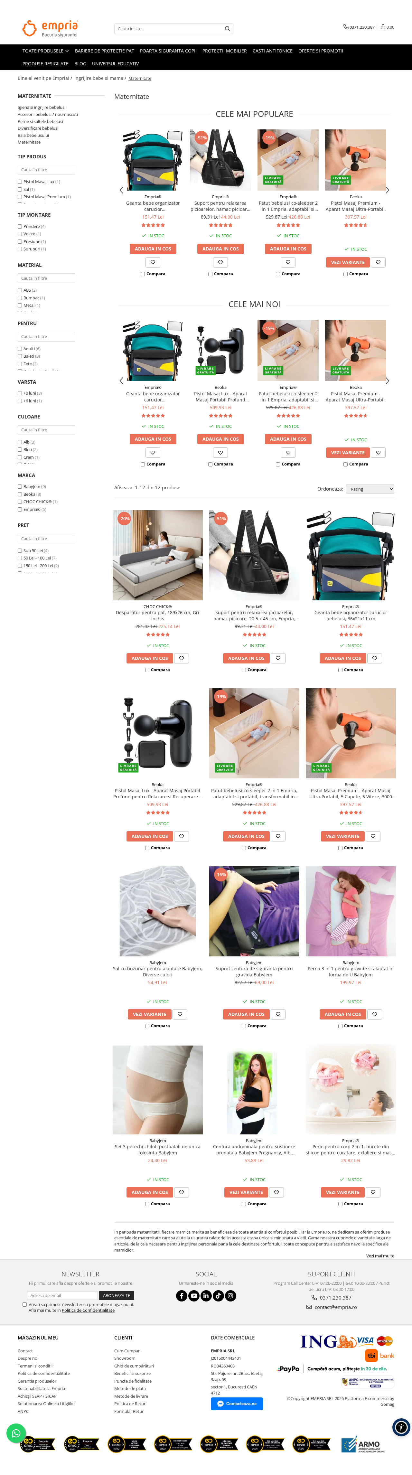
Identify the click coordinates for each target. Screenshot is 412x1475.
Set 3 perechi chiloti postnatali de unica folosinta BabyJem (158, 1149)
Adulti (29, 349)
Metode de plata (130, 1388)
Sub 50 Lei (33, 550)
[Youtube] (194, 1295)
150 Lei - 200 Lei (38, 565)
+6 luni (30, 401)
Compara (155, 274)
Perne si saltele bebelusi (40, 121)
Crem (29, 457)
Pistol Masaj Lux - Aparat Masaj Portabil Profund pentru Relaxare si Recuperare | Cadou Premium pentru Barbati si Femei (220, 396)
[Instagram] (230, 1295)
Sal (26, 189)
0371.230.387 (335, 1297)
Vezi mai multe (380, 1256)
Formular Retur (129, 1411)
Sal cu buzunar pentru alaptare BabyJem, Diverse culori (157, 971)
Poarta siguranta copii (168, 51)
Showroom (125, 1358)
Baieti (28, 356)
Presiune (31, 241)
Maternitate (29, 142)
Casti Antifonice (273, 51)
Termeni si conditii (35, 1366)
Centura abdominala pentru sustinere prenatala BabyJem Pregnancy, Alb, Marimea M (254, 1149)
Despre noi (28, 1358)
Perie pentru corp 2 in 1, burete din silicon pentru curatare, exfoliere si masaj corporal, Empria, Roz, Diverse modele (351, 1149)
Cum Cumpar (127, 1351)
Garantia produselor (37, 1381)
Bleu (28, 449)
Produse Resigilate (46, 64)
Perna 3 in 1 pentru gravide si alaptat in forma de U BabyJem (351, 971)
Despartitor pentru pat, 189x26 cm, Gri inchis (157, 615)
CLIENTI (123, 1337)
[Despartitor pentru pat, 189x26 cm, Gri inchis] (158, 555)
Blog (80, 64)
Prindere (31, 226)
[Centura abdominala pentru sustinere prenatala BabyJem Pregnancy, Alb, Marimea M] (254, 1089)
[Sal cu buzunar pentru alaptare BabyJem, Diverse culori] (158, 911)
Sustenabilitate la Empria (41, 1388)
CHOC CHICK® (37, 501)
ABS (27, 290)
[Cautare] (227, 28)
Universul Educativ (115, 64)
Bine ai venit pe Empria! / (45, 78)
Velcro (29, 234)
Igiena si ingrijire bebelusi (41, 107)
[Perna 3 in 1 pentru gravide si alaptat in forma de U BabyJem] (351, 911)
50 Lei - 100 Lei (37, 558)
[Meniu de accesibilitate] (401, 1427)
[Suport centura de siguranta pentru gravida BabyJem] (254, 911)
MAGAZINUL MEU (38, 1337)
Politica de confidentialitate (44, 1373)
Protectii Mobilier (224, 51)
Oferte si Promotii (320, 51)
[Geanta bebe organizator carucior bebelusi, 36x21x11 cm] (152, 160)
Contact (25, 1351)
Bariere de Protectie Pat (104, 51)
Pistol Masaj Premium (44, 197)
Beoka (29, 494)
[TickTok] (218, 1295)
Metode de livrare (131, 1396)
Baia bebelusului (33, 135)
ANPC (23, 1411)
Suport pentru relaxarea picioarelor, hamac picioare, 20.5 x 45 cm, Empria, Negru (220, 206)
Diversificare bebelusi (38, 128)
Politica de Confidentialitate (88, 1310)
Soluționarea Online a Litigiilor (46, 1403)
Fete (27, 364)
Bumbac (31, 298)
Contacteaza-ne (241, 1403)
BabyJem (31, 486)
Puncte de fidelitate (133, 1381)
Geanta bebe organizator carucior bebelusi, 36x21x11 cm (153, 206)
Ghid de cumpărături (134, 1366)
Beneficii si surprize (132, 1373)
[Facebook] (181, 1295)
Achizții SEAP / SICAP (37, 1396)
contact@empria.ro (335, 1307)
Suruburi (31, 249)
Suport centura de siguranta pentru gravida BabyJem (254, 971)
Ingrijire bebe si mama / (100, 78)
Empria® (32, 509)
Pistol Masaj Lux (38, 181)
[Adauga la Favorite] (152, 262)
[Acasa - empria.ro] (50, 29)
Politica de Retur (129, 1403)
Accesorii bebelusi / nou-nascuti (48, 114)
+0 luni (30, 393)
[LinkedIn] (206, 1295)
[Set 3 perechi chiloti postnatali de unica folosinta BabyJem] (158, 1089)
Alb (27, 442)
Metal (28, 305)
